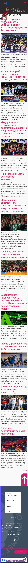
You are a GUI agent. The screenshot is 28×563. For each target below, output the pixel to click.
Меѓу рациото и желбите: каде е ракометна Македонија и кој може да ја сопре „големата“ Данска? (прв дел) (14, 129)
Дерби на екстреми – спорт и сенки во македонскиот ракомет (14, 254)
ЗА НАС (9, 511)
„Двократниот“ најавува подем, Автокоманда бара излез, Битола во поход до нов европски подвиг (14, 301)
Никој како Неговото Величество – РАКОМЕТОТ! (12, 176)
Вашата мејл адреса (8, 545)
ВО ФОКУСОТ (10, 498)
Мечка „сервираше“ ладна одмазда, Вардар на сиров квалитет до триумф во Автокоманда (14, 25)
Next (25, 470)
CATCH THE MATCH (12, 495)
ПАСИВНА (9, 506)
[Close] (26, 558)
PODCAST (9, 509)
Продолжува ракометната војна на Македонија (13, 431)
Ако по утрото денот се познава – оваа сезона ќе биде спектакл (14, 346)
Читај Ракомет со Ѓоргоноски (12, 503)
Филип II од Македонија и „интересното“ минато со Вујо (14, 389)
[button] (25, 2)
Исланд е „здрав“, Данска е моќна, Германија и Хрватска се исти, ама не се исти (14, 75)
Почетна (9, 493)
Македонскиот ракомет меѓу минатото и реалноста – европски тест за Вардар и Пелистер (13, 206)
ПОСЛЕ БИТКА (11, 500)
